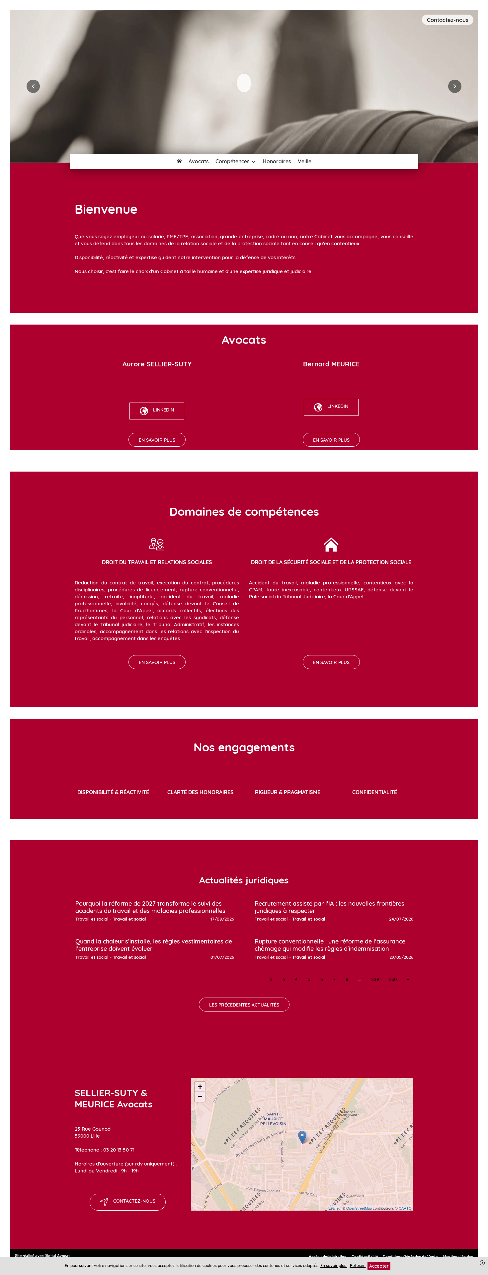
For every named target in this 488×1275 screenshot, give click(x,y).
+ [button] (200, 1087)
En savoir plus (333, 1265)
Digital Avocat (57, 1255)
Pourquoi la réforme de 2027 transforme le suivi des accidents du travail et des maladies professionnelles (150, 907)
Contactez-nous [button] (447, 19)
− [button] (200, 1096)
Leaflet (334, 1208)
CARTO (405, 1208)
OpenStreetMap (359, 1208)
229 (375, 979)
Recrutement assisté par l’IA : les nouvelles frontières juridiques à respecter (329, 907)
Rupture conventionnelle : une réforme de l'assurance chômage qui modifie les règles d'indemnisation (330, 945)
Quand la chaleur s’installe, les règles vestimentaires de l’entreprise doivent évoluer (153, 945)
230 (393, 979)
